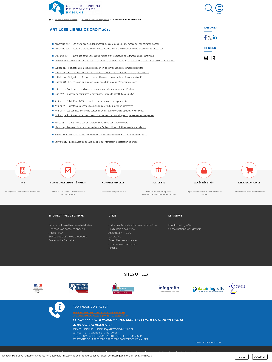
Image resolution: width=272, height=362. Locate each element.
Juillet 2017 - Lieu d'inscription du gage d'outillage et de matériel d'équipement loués (96, 82)
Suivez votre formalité (61, 240)
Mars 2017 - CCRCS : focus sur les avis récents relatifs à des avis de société (91, 122)
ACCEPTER (260, 357)
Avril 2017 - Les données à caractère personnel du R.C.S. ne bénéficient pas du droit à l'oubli (99, 110)
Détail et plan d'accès (208, 342)
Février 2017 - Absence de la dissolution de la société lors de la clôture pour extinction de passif (101, 134)
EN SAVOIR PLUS (143, 355)
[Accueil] (50, 20)
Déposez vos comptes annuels (67, 229)
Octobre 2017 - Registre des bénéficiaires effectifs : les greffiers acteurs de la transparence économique (104, 56)
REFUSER (241, 357)
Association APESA (119, 232)
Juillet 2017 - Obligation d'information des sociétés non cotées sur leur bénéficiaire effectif (98, 77)
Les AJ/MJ (114, 236)
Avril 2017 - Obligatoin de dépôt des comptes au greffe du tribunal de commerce (94, 106)
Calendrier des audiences (122, 240)
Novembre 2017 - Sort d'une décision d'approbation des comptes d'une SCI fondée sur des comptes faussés (107, 44)
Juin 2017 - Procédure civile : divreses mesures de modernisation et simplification (94, 89)
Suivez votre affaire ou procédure (68, 236)
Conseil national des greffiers (184, 229)
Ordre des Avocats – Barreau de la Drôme (132, 225)
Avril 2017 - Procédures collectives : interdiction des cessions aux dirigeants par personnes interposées (104, 115)
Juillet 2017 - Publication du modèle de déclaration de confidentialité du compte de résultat (99, 68)
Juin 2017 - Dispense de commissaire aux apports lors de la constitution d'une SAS (95, 94)
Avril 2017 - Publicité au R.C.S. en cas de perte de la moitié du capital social (91, 101)
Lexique (113, 247)
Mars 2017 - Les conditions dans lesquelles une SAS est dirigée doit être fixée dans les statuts (100, 127)
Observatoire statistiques (123, 244)
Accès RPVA (56, 232)
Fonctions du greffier (180, 225)
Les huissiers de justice (121, 229)
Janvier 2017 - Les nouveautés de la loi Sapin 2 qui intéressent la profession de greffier (96, 142)
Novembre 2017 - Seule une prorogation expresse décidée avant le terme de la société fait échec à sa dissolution (109, 48)
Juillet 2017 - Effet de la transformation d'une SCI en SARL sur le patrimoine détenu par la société (102, 72)
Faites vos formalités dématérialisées (70, 225)
